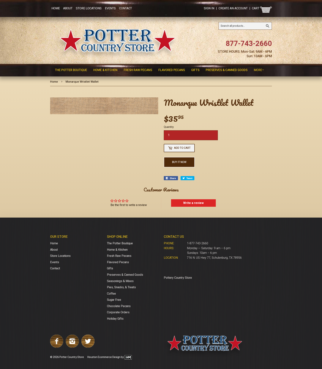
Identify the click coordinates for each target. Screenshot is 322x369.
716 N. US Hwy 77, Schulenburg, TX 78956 (214, 258)
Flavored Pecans (171, 70)
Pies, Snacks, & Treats (121, 287)
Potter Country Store (71, 357)
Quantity (169, 127)
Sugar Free (114, 300)
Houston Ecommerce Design (103, 357)
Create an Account (233, 8)
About (67, 8)
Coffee (111, 293)
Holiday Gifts (115, 318)
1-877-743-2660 (197, 243)
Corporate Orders (118, 312)
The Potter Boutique (71, 70)
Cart (256, 8)
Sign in (209, 8)
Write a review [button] (193, 203)
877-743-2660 (249, 44)
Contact (125, 8)
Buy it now (179, 162)
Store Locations (89, 8)
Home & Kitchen (105, 70)
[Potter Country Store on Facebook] (56, 347)
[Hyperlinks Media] (128, 357)
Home (55, 8)
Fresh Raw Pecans (138, 70)
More (258, 70)
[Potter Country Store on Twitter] (87, 347)
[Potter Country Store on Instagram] (72, 347)
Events (110, 8)
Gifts (195, 70)
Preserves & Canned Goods (226, 70)
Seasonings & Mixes (120, 281)
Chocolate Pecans (119, 306)
